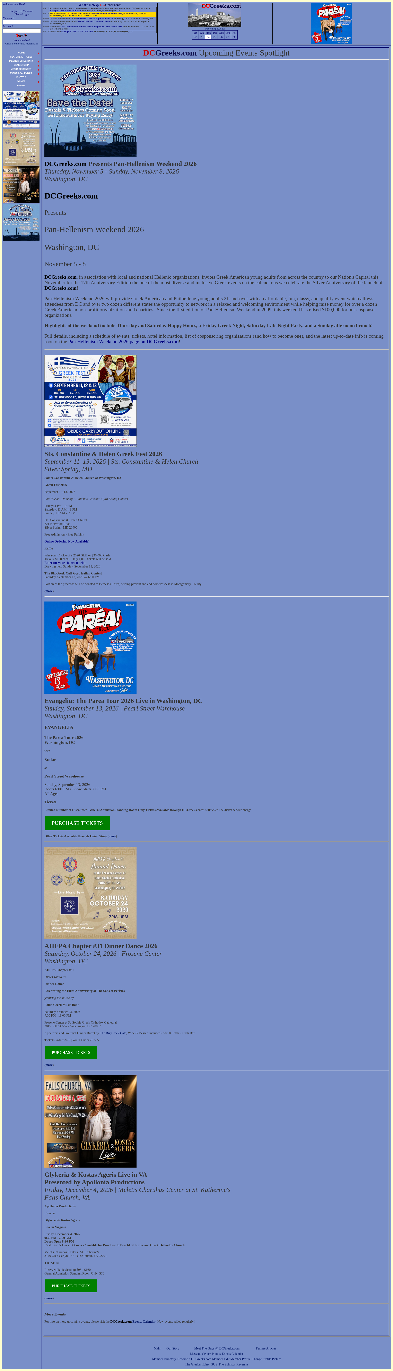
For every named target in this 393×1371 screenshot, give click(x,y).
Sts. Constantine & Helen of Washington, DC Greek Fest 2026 (91, 26)
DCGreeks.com (65, 163)
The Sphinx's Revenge (233, 1364)
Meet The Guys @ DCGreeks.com (216, 1348)
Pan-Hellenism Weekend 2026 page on (123, 341)
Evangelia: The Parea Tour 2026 (65, 10)
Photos (216, 1353)
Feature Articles (266, 1348)
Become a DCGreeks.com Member (200, 1359)
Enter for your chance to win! (65, 562)
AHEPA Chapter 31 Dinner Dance (93, 21)
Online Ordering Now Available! (66, 541)
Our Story (172, 1348)
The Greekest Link (197, 1364)
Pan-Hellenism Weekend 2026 (107, 13)
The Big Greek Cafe (113, 1033)
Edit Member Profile (237, 1359)
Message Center (200, 1353)
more (49, 591)
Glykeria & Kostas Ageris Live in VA (95, 18)
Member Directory (164, 1359)
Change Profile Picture (266, 1359)
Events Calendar (232, 1353)
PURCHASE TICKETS (77, 823)
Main (157, 1348)
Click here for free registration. (22, 43)
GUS (214, 1364)
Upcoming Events (215, 28)
